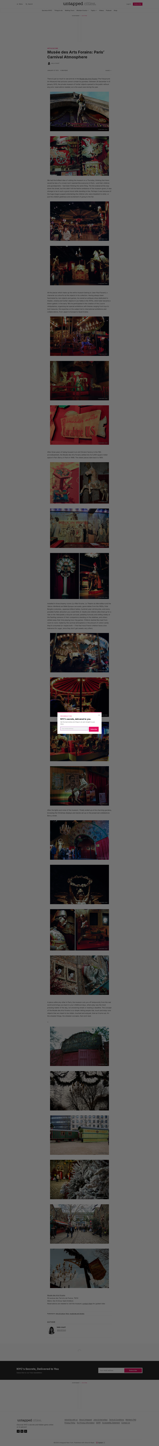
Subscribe (94, 729)
